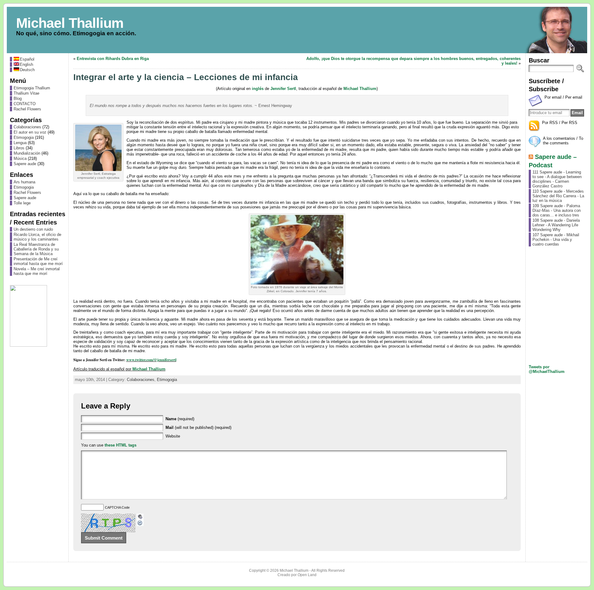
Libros (19, 148)
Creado (284, 575)
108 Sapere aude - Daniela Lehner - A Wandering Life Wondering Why (556, 225)
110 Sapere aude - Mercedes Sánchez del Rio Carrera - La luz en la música (558, 196)
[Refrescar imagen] (140, 523)
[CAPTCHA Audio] (140, 516)
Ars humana (24, 182)
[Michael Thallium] (297, 30)
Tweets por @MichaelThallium (547, 369)
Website (173, 436)
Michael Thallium (69, 23)
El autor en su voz (30, 132)
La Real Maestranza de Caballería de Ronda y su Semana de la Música (36, 249)
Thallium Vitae (26, 93)
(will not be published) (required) (198, 427)
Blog (18, 98)
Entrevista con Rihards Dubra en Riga (113, 58)
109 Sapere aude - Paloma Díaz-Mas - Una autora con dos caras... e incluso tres (556, 210)
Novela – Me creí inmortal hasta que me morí (37, 271)
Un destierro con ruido (33, 229)
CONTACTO (25, 103)
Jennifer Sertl (283, 88)
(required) (180, 419)
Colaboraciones (27, 127)
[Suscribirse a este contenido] (531, 156)
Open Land (307, 575)
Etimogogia (24, 137)
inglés (258, 88)
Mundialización (27, 153)
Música (20, 158)
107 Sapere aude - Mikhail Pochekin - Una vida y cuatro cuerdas (555, 239)
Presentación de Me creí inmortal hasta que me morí (38, 261)
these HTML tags (120, 445)
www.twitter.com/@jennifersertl (151, 359)
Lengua (20, 142)
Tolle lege (22, 203)
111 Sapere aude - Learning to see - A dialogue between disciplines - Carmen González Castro (557, 179)
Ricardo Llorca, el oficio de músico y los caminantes (37, 237)
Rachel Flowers (27, 109)
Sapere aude (25, 163)
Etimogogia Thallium (32, 88)
